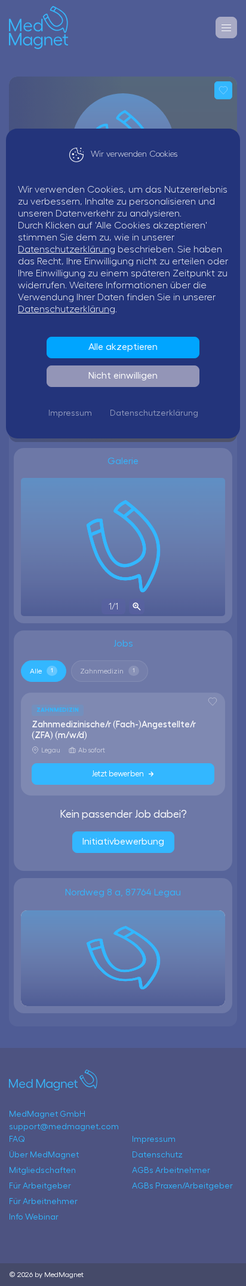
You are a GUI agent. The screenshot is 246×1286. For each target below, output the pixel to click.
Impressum (70, 413)
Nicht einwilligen (123, 375)
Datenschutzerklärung (66, 249)
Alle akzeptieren (123, 347)
